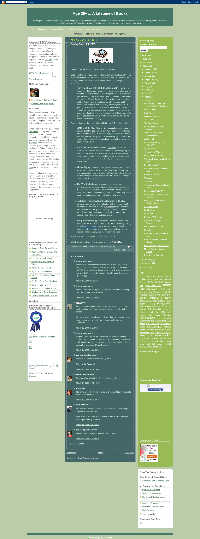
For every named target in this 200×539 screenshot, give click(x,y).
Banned (143, 282)
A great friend (149, 148)
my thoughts (154, 326)
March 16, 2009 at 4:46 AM (87, 439)
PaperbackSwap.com (151, 503)
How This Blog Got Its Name (156, 246)
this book (112, 148)
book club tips (153, 286)
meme (157, 315)
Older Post (129, 453)
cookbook (144, 295)
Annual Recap (164, 276)
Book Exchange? (151, 165)
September (150, 79)
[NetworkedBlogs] (155, 386)
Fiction (167, 297)
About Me (42, 29)
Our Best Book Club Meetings (44, 281)
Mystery (167, 327)
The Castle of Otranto (153, 152)
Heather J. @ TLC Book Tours (45, 100)
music (142, 324)
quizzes (150, 335)
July (147, 86)
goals (168, 301)
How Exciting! (150, 109)
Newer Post (71, 453)
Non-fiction (165, 329)
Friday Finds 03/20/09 (153, 155)
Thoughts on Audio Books (153, 507)
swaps (159, 344)
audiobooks (146, 279)
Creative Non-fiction (157, 295)
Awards (168, 279)
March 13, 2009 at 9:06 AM (87, 281)
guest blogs (159, 303)
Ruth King (80, 405)
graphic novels (146, 303)
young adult (158, 347)
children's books (154, 292)
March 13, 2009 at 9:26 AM (87, 298)
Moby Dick (148, 214)
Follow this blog (155, 390)
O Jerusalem (149, 178)
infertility (154, 312)
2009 (145, 66)
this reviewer (109, 207)
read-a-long (157, 338)
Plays (168, 333)
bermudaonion (82, 374)
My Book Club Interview (41, 272)
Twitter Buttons (35, 79)
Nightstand (153, 330)
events (143, 298)
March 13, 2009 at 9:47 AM (87, 328)
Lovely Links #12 (151, 210)
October (148, 76)
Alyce (78, 388)
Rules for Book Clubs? (41, 285)
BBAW (150, 282)
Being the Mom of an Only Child (155, 481)
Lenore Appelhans (84, 430)
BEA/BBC (159, 282)
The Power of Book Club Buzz (44, 296)
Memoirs (167, 315)
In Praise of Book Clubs (41, 258)
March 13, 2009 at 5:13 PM (87, 425)
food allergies (146, 301)
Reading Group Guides (151, 493)
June (147, 90)
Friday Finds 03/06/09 (153, 227)
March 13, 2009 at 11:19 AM (88, 383)
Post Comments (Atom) (88, 458)
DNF (169, 295)
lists (169, 312)
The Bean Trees (151, 123)
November (149, 72)
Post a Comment (77, 444)
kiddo (163, 312)
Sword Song (149, 113)
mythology (144, 330)
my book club (152, 323)
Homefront (148, 230)
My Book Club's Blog (151, 490)
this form (48, 60)
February (149, 260)
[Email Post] (128, 247)
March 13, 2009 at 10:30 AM (88, 350)
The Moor (148, 181)
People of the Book (152, 174)
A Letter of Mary (151, 207)
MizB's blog (117, 242)
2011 (145, 59)
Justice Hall (149, 139)
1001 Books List (148, 276)
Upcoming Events (92, 29)
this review (81, 190)
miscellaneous (147, 318)
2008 (145, 267)
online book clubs (147, 332)
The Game (148, 120)
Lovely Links (146, 315)
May (147, 93)
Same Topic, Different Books (43, 288)
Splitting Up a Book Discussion (44, 292)
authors (158, 279)
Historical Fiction (148, 309)
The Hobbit (33, 132)
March (148, 100)
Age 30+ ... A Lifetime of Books (100, 13)
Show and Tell (147, 344)
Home (31, 29)
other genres (160, 333)
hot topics (163, 309)
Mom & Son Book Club (41, 268)
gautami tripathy (83, 355)
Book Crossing (148, 510)
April (147, 97)
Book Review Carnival (153, 255)
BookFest (155, 289)
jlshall (79, 303)
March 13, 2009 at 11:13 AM (88, 369)
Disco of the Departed (85, 364)
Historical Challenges (161, 306)
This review (123, 170)
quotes (158, 335)
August (148, 83)
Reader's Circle (148, 514)
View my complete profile (42, 104)
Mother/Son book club (161, 321)
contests (167, 292)
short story (165, 341)
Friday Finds (126, 250)
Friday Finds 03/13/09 (153, 191)
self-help (154, 341)
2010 (145, 63)
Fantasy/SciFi (155, 298)
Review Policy (75, 29)
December (149, 69)
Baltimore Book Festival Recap (44, 248)
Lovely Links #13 (151, 116)
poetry (142, 335)
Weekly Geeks (146, 347)
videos (168, 344)
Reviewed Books (57, 29)
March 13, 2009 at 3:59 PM (87, 400)
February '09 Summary (153, 217)
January (148, 263)
